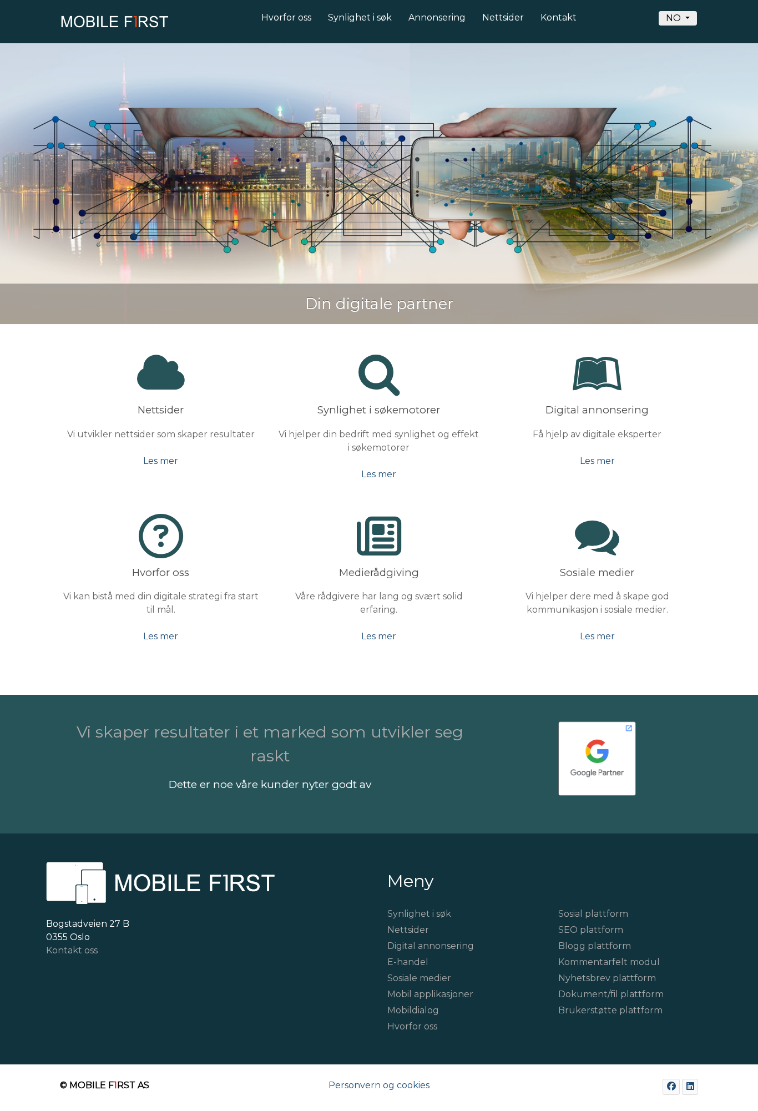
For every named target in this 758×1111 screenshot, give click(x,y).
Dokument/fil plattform (611, 994)
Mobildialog (413, 1010)
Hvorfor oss (412, 1026)
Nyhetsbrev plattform (607, 978)
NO (674, 18)
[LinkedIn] (690, 1087)
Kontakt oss (72, 950)
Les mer (160, 461)
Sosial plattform (593, 913)
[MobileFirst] (112, 24)
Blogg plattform (594, 946)
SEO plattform (590, 930)
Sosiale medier (419, 978)
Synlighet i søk (419, 913)
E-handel (407, 962)
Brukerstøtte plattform (610, 1010)
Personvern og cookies (379, 1085)
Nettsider (408, 930)
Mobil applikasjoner (430, 994)
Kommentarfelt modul (609, 962)
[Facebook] (671, 1087)
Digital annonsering (430, 946)
